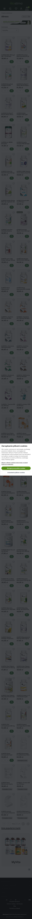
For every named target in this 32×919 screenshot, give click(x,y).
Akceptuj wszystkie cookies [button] (16, 468)
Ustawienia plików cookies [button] (16, 472)
